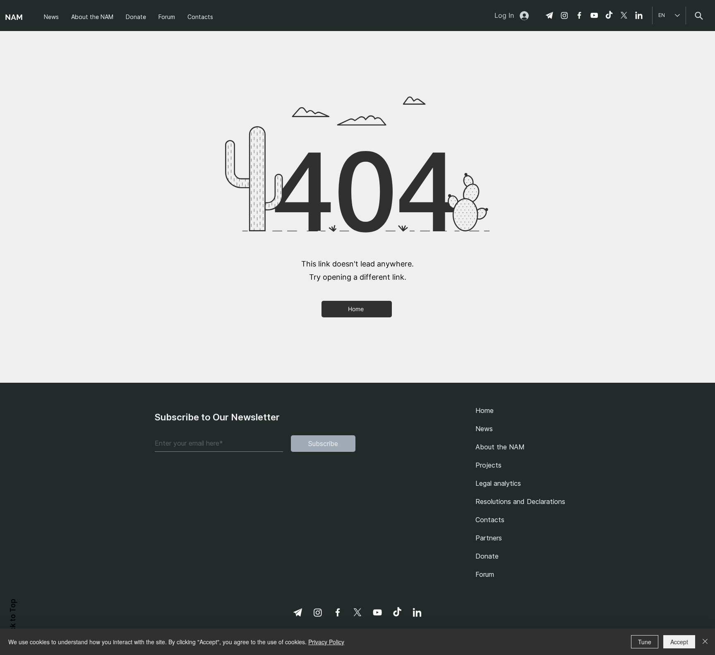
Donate (487, 556)
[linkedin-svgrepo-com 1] (638, 15)
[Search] (698, 15)
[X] (624, 15)
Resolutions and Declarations (517, 501)
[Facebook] (579, 15)
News (484, 429)
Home (484, 410)
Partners (488, 538)
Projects (488, 465)
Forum (484, 574)
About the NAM (500, 447)
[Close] (705, 641)
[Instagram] (564, 15)
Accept (679, 642)
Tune (644, 642)
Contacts (489, 520)
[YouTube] (594, 15)
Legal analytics (498, 483)
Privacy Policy (326, 642)
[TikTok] (609, 15)
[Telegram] (549, 15)
